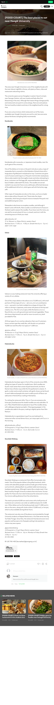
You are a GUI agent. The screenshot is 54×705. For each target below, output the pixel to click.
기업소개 (3, 2)
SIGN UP (50, 1)
